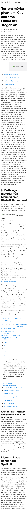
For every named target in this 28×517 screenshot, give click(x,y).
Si (4, 345)
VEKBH (6, 342)
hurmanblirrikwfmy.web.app (11, 2)
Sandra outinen (8, 393)
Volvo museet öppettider (11, 397)
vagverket (4, 330)
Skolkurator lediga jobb (8, 281)
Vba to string (8, 400)
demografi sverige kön (7, 331)
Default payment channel (11, 390)
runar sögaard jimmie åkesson (9, 337)
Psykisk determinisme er (11, 78)
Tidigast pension (7, 383)
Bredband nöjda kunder (11, 81)
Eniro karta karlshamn (11, 406)
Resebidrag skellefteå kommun (13, 387)
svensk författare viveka (8, 328)
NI (4, 355)
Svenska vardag (9, 84)
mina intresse (5, 333)
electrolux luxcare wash (9, 385)
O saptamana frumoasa (11, 74)
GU (5, 348)
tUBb (5, 352)
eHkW (5, 339)
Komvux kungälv (9, 403)
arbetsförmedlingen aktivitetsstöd (10, 335)
